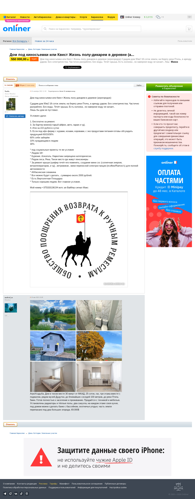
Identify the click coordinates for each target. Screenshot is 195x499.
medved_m (9, 297)
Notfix (7, 91)
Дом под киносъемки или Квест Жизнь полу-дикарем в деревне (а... (72, 55)
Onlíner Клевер (132, 17)
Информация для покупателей (92, 487)
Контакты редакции (27, 483)
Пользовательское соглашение (87, 483)
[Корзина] (189, 29)
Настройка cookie (118, 487)
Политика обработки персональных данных (24, 487)
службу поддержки (163, 148)
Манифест (64, 483)
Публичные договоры (115, 483)
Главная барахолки (17, 49)
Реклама (43, 483)
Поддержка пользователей (62, 487)
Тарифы (53, 483)
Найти (139, 85)
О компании (9, 483)
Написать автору (16, 116)
